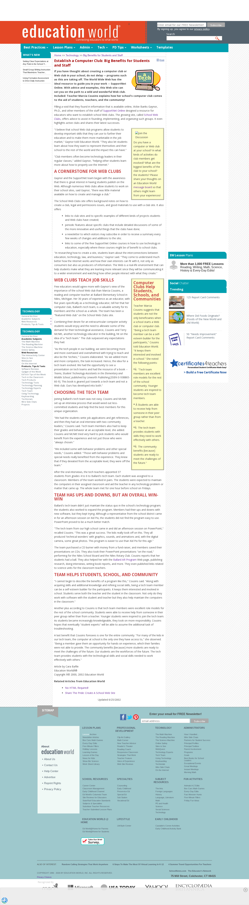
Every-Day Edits (90, 743)
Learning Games (90, 752)
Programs (188, 752)
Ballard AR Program (125, 559)
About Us (49, 759)
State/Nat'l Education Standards (96, 800)
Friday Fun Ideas (191, 800)
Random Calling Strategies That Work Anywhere (85, 864)
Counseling (122, 785)
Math (157, 800)
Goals (186, 755)
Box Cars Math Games (93, 740)
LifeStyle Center (124, 826)
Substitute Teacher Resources (96, 806)
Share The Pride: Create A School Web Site (90, 693)
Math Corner (122, 740)
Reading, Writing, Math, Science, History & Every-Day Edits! (202, 267)
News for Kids (89, 758)
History (158, 794)
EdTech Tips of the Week (34, 374)
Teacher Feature (124, 758)
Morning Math (190, 772)
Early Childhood (124, 788)
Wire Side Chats (29, 401)
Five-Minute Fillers (91, 746)
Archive (92, 734)
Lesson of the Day (91, 755)
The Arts (159, 788)
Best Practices (34, 47)
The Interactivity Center (33, 355)
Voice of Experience (126, 761)
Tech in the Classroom (32, 377)
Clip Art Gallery (123, 737)
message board (142, 187)
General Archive (30, 316)
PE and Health (161, 803)
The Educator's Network (199, 871)
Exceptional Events (192, 763)
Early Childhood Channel (93, 791)
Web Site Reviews (125, 764)
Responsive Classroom (127, 752)
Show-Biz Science (91, 761)
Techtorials (27, 399)
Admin (85, 47)
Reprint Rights (52, 783)
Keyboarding (28, 396)
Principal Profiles (191, 743)
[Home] (74, 32)
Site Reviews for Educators (95, 797)
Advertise (49, 777)
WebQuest (27, 360)
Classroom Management (93, 788)
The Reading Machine (32, 344)
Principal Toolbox (191, 746)
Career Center (89, 785)
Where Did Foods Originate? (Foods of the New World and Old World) (203, 319)
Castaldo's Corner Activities (167, 826)
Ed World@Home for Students (96, 831)
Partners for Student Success (197, 740)
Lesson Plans (63, 47)
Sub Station (122, 797)
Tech (101, 47)
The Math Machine (31, 341)
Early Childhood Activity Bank (168, 829)
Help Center (51, 771)
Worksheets (140, 47)
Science (159, 806)
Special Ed (122, 794)
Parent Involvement (192, 749)
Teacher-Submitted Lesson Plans (97, 809)
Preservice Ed (123, 791)
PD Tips (118, 47)
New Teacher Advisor (126, 743)
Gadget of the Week (31, 371)
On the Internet (29, 363)
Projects (26, 404)
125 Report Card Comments (203, 297)
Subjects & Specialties (92, 803)
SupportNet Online (114, 110)
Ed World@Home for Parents (95, 829)
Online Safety (28, 349)
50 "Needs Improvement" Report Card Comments (201, 335)
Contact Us (51, 765)
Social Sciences (162, 809)
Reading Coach (124, 749)
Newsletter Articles (91, 737)
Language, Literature (164, 797)
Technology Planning (32, 385)
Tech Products (29, 379)
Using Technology (30, 393)
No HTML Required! (76, 688)
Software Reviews (30, 369)
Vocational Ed (123, 800)
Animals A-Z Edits (192, 785)
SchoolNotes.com (177, 871)
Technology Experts (31, 388)
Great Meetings (191, 766)
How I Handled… (191, 734)
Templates (164, 47)
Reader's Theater (125, 746)
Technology (160, 812)
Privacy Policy (52, 789)
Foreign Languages (164, 791)
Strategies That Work (126, 755)
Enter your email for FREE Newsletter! (175, 714)
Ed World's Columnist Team (95, 794)
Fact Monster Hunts (193, 794)
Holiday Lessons (90, 749)
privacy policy (201, 29)
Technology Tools (30, 382)
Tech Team (27, 390)
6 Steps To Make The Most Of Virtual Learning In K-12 (138, 864)
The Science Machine (32, 347)
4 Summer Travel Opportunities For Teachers (189, 864)
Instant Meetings (191, 769)
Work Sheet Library (91, 764)
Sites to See (27, 358)
